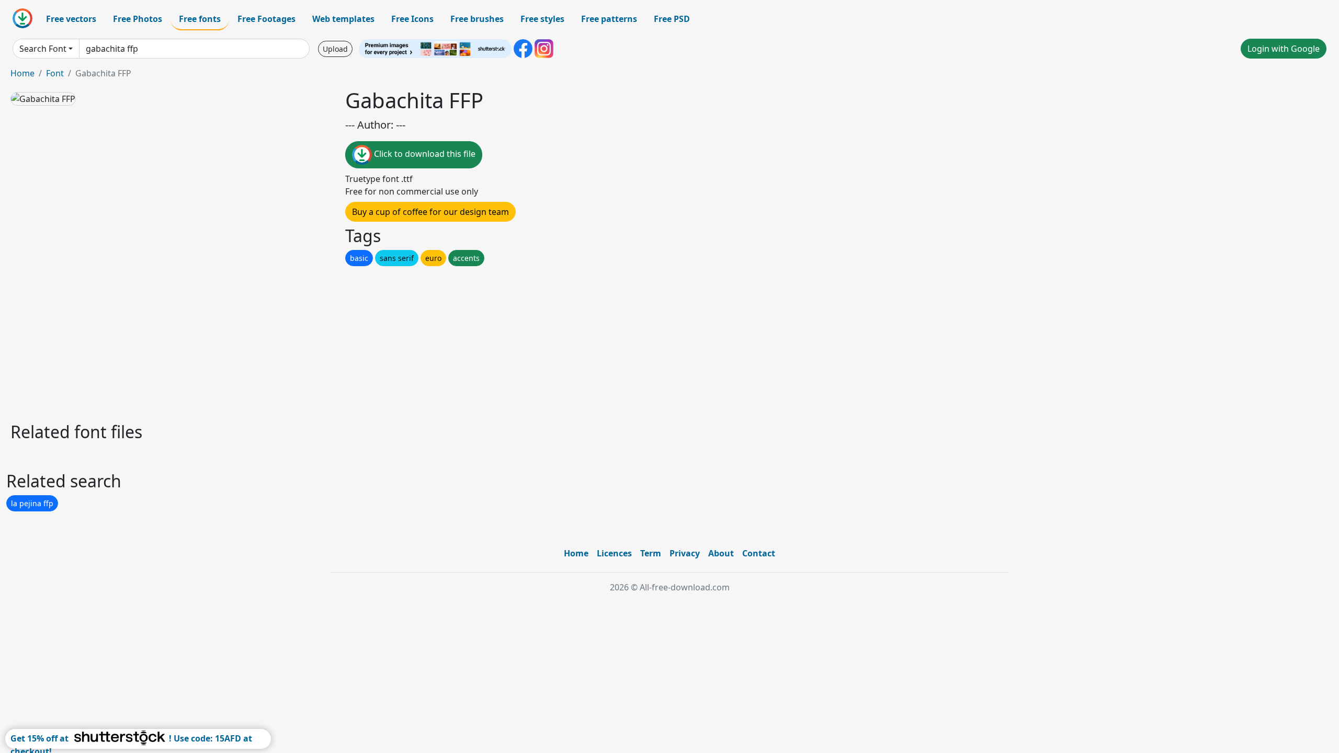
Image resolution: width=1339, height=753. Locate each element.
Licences (614, 553)
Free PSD (672, 19)
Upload (335, 49)
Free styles (542, 19)
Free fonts (200, 19)
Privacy (685, 553)
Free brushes (477, 19)
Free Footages (266, 19)
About (721, 553)
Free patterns (609, 19)
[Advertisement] (323, 341)
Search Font (42, 48)
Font (55, 73)
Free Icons (412, 19)
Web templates (343, 19)
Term (650, 553)
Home (22, 73)
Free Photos (137, 19)
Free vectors (71, 19)
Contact (758, 553)
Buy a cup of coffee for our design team (430, 212)
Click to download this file (423, 153)
